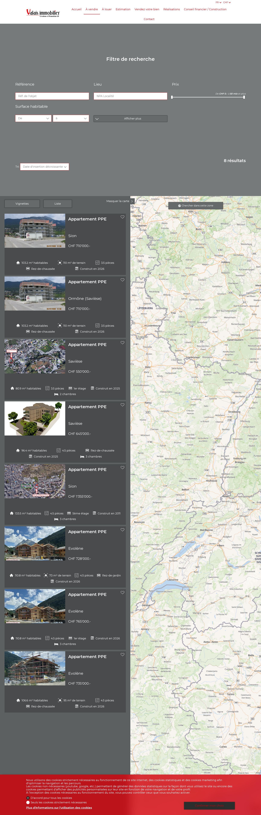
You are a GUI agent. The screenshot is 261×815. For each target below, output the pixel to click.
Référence (24, 84)
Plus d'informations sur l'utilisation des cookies (59, 807)
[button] (8, 235)
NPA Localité (105, 96)
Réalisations (171, 9)
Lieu (98, 84)
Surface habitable (31, 106)
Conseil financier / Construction (205, 9)
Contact (149, 19)
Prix (175, 84)
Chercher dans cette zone (197, 205)
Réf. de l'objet (27, 96)
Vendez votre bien (147, 9)
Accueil (77, 9)
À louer (107, 9)
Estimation (123, 9)
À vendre (92, 9)
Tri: (17, 166)
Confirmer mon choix (209, 805)
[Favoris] (234, 2)
